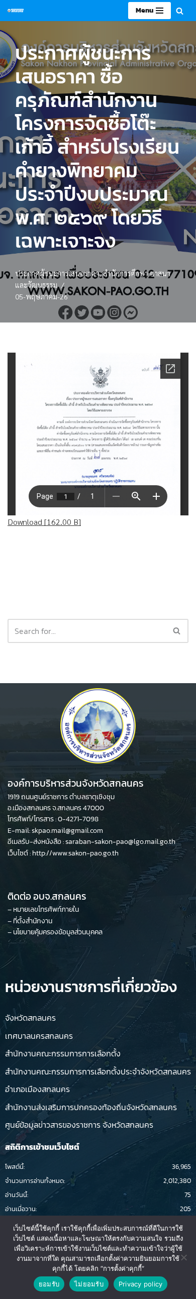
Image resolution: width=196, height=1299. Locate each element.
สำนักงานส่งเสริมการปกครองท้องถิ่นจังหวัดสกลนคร (91, 1107)
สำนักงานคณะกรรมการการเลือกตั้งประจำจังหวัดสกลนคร (98, 1071)
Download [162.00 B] (44, 521)
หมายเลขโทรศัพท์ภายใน (46, 909)
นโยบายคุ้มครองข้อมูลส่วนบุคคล (58, 932)
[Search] (179, 11)
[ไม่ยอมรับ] (183, 1257)
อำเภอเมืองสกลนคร (37, 1089)
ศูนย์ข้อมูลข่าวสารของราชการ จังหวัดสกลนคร (79, 1125)
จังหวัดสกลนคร (30, 1018)
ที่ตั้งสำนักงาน (32, 921)
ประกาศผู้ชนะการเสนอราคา (57, 273)
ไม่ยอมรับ (89, 1284)
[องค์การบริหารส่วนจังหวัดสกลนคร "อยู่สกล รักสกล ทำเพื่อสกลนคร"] (16, 11)
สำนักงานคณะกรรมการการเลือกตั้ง (63, 1053)
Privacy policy (141, 1284)
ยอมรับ (49, 1284)
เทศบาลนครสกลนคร (39, 1036)
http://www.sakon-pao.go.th (75, 853)
